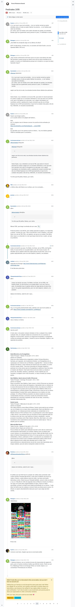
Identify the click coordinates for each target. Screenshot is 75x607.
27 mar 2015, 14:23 (30, 245)
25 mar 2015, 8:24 (24, 113)
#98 (52, 40)
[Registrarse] (73, 5)
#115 (52, 549)
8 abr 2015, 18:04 (24, 451)
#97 (52, 23)
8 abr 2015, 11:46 (26, 348)
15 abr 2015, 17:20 (25, 560)
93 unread (61, 38)
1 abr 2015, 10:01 (29, 305)
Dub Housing (13, 348)
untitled (12, 261)
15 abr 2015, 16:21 (23, 549)
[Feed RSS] (31, 12)
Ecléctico (12, 451)
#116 (52, 560)
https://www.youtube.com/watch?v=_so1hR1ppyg (27, 309)
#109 (52, 305)
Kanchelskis (13, 71)
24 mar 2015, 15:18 (25, 55)
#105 (52, 206)
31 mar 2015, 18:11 (31, 276)
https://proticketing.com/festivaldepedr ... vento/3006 (25, 126)
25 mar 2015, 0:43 (26, 71)
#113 (52, 451)
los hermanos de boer (15, 140)
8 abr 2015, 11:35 (30, 327)
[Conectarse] (73, 2)
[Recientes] (2, 2)
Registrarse (10, 597)
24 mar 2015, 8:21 (24, 23)
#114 (52, 498)
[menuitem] (73, 2)
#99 (52, 55)
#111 (52, 327)
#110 (52, 317)
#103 (52, 184)
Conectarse (17, 597)
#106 (52, 245)
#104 (52, 195)
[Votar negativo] (49, 36)
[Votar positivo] (44, 36)
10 (50, 603)
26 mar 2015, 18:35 (26, 206)
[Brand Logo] (8, 3)
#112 (52, 348)
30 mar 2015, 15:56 (24, 261)
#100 (52, 71)
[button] (2, 605)
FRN (11, 184)
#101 (52, 113)
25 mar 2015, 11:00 (30, 140)
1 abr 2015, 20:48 (31, 317)
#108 (52, 276)
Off (6, 12)
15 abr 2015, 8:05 (24, 498)
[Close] (51, 580)
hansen (12, 23)
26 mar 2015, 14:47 (24, 195)
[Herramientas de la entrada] (52, 36)
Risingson (12, 40)
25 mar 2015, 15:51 (22, 184)
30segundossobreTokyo (16, 276)
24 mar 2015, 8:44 (25, 40)
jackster (12, 195)
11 (53, 603)
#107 (52, 261)
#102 (52, 140)
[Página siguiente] (57, 604)
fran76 (12, 549)
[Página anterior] (18, 604)
